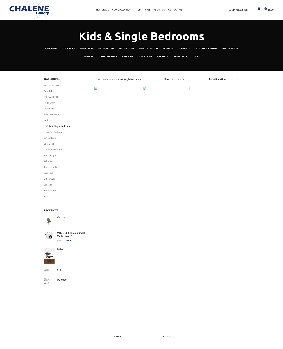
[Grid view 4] (202, 80)
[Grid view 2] (192, 80)
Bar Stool (48, 185)
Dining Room (50, 138)
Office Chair (49, 179)
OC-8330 (61, 280)
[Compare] (138, 92)
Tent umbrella (50, 167)
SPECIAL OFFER (51, 97)
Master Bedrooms (55, 132)
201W (60, 249)
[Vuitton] (49, 221)
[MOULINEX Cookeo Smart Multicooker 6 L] (49, 237)
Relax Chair (49, 103)
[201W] (49, 256)
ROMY (166, 336)
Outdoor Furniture (53, 150)
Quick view (138, 99)
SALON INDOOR (51, 85)
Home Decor (50, 191)
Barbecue (48, 173)
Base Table (49, 91)
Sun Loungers (50, 156)
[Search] (252, 10)
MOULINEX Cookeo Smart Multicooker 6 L (71, 235)
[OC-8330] (49, 281)
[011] (49, 271)
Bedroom (48, 120)
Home (97, 79)
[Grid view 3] (197, 80)
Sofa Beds (49, 144)
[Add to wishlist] (138, 107)
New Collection (51, 115)
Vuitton (61, 217)
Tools (46, 196)
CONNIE (117, 336)
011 (59, 270)
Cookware (49, 109)
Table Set (48, 161)
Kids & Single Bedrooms (59, 126)
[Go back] (75, 36)
